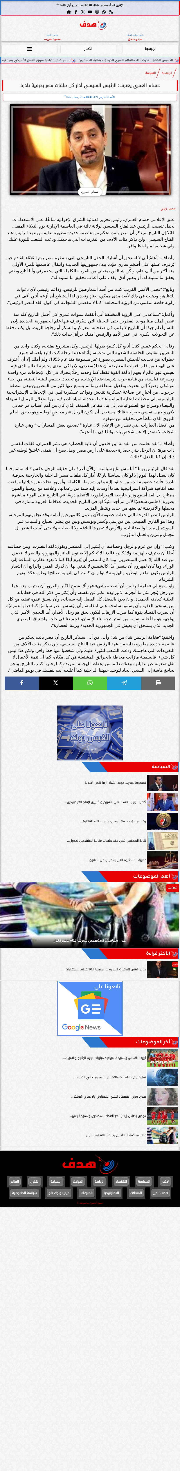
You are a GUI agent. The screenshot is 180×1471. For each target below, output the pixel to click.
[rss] (111, 11)
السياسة (150, 73)
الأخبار (88, 49)
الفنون (34, 1182)
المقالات (136, 1193)
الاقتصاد (121, 1182)
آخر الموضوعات (153, 1042)
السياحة (55, 1182)
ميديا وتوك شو (59, 1193)
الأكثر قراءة (158, 954)
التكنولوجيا (111, 1193)
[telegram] (124, 683)
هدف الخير (160, 1193)
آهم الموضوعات (151, 876)
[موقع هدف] (93, 25)
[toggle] (29, 48)
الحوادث (78, 1182)
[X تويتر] (82, 11)
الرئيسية (151, 49)
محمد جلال (168, 209)
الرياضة (99, 1182)
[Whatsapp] (104, 11)
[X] (56, 683)
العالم (15, 1182)
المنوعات (87, 1193)
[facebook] (22, 683)
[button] (9, 917)
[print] (158, 683)
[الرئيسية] (68, 11)
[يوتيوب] (90, 11)
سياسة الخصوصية (24, 1193)
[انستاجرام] (97, 11)
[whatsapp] (90, 683)
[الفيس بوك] (75, 11)
